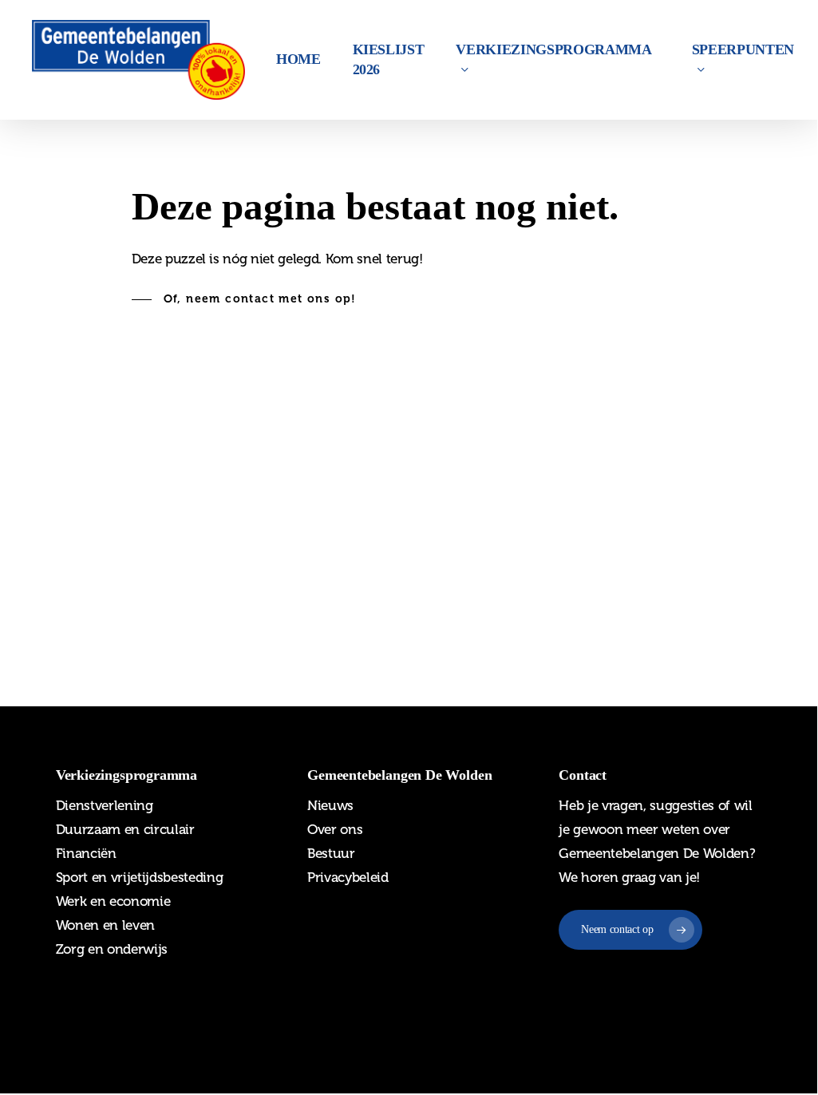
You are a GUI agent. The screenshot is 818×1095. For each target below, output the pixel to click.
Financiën (86, 853)
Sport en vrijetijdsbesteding (139, 877)
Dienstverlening (104, 805)
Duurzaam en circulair (125, 829)
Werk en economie (113, 901)
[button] (244, 299)
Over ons (334, 829)
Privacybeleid (348, 877)
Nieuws (330, 805)
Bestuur (331, 853)
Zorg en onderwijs (112, 949)
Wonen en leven (105, 925)
